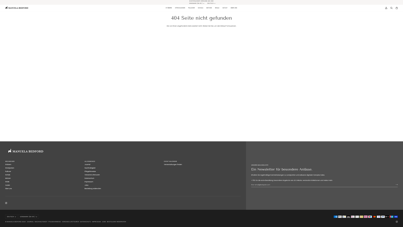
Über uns (8, 188)
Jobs (86, 185)
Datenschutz (89, 178)
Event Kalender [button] (170, 161)
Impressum (89, 182)
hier (212, 26)
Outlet (7, 185)
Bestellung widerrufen (93, 188)
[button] (168, 8)
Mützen (8, 178)
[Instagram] (6, 203)
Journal (87, 164)
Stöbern (8, 164)
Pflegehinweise (90, 171)
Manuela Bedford (14, 222)
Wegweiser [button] (10, 161)
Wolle (7, 182)
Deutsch (210, 3)
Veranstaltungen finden (173, 164)
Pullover (8, 171)
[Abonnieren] (396, 184)
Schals (7, 175)
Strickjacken (9, 168)
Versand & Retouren (92, 175)
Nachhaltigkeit (90, 168)
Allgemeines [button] (90, 161)
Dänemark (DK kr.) (196, 3)
